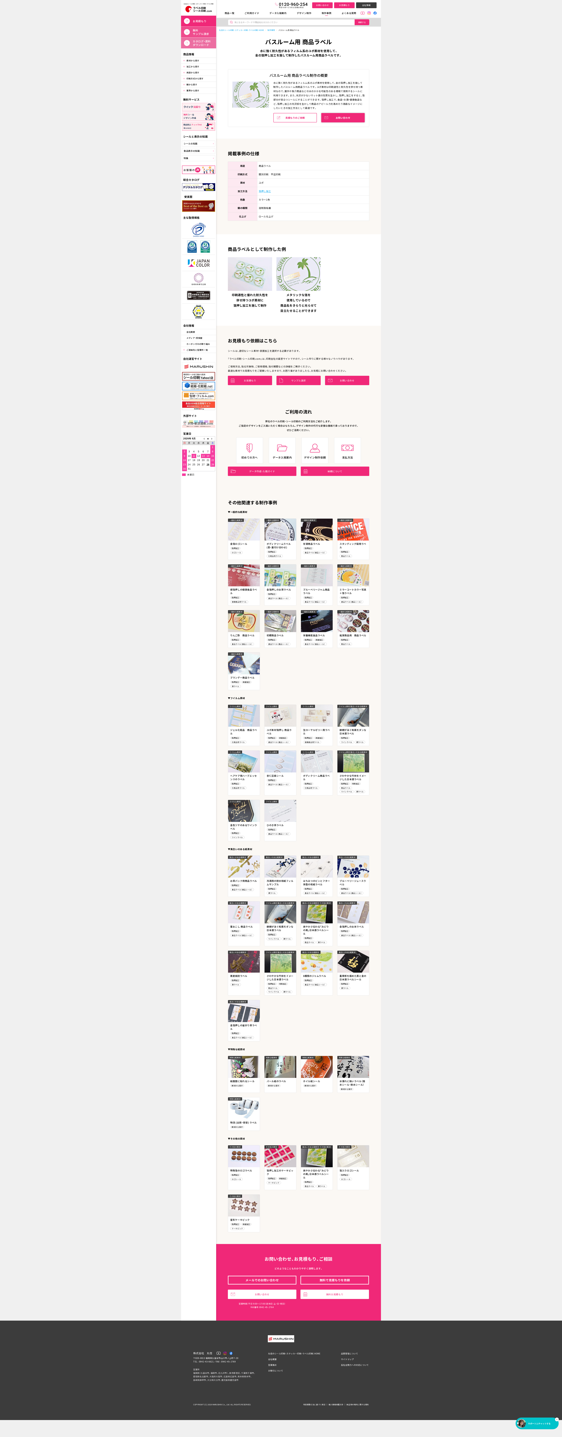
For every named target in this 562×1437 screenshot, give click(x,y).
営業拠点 (272, 1364)
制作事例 (326, 13)
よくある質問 (349, 13)
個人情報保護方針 (336, 1404)
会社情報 (366, 5)
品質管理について (349, 1353)
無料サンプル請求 (201, 32)
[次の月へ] (212, 438)
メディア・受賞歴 (194, 337)
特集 (186, 158)
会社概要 (190, 331)
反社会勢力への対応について (355, 1364)
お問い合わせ (322, 5)
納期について (335, 471)
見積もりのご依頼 (295, 117)
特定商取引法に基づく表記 (314, 1404)
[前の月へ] (203, 438)
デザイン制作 (304, 13)
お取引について (275, 1370)
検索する (362, 22)
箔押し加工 (265, 191)
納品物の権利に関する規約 (358, 1404)
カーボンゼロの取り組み (198, 343)
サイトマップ (347, 1359)
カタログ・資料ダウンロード (202, 43)
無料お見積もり (334, 1294)
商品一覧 (229, 13)
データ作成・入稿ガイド (262, 471)
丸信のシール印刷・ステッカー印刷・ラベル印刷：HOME (241, 30)
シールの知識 (190, 143)
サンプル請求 (298, 380)
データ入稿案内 (277, 13)
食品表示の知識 (192, 150)
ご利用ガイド (252, 13)
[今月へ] (208, 438)
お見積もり (344, 5)
